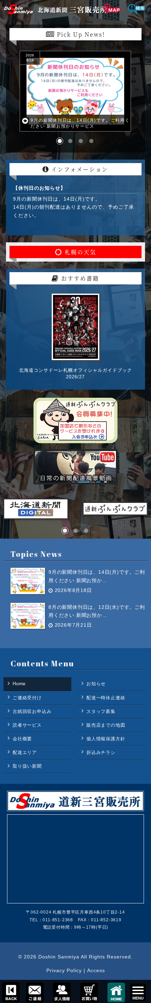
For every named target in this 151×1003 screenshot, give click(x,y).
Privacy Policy (64, 970)
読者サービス (27, 725)
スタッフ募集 (101, 711)
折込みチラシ (101, 752)
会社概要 (22, 738)
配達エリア (25, 752)
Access (96, 970)
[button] (60, 141)
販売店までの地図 (105, 725)
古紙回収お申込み (32, 711)
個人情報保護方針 (105, 738)
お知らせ (96, 683)
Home (19, 683)
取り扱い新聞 (27, 766)
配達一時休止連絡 (105, 697)
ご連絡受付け (27, 697)
